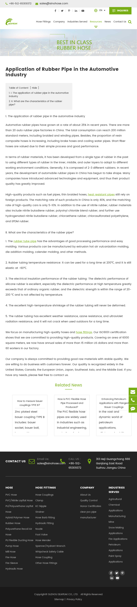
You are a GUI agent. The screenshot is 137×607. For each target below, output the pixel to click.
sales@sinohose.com (53, 3)
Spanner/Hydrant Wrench (50, 546)
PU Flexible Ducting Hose (19, 540)
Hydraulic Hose (14, 569)
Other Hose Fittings (46, 563)
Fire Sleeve (12, 563)
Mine (111, 522)
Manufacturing (117, 516)
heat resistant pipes (101, 194)
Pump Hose (12, 546)
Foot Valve (41, 535)
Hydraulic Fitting (44, 523)
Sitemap (59, 599)
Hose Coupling (43, 557)
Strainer (39, 512)
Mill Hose (11, 552)
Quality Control (88, 500)
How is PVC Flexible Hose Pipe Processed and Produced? (72, 403)
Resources (96, 22)
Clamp (39, 500)
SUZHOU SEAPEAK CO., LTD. (62, 594)
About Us (85, 495)
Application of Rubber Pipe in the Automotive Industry (92, 53)
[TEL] (133, 400)
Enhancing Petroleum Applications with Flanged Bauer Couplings (113, 403)
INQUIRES (122, 11)
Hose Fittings (43, 22)
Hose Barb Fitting (45, 517)
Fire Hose (11, 557)
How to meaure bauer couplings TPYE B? (30, 403)
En (100, 10)
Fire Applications (118, 539)
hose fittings (84, 332)
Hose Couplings (44, 495)
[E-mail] (133, 392)
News (108, 22)
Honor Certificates (90, 506)
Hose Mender (43, 540)
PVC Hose (11, 495)
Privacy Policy (74, 599)
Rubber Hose (13, 523)
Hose (9, 488)
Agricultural (115, 499)
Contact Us (119, 22)
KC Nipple (40, 506)
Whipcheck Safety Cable (49, 552)
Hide (34, 88)
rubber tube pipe (25, 241)
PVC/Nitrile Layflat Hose (19, 500)
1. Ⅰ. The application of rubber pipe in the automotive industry (39, 94)
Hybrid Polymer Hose (17, 517)
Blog (51, 53)
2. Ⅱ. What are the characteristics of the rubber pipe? (35, 103)
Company (59, 22)
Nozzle (39, 529)
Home (17, 53)
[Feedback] (133, 408)
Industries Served (77, 22)
